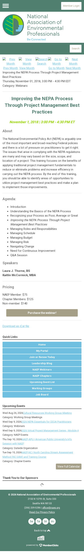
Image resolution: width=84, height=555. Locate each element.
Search (76, 48)
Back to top (40, 530)
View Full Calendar (68, 466)
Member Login (71, 5)
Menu (6, 6)
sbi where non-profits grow (46, 537)
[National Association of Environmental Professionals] (42, 27)
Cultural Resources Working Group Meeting (47, 412)
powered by (32, 545)
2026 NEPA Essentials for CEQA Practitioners (46, 421)
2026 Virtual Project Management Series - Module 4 (50, 430)
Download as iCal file (16, 326)
